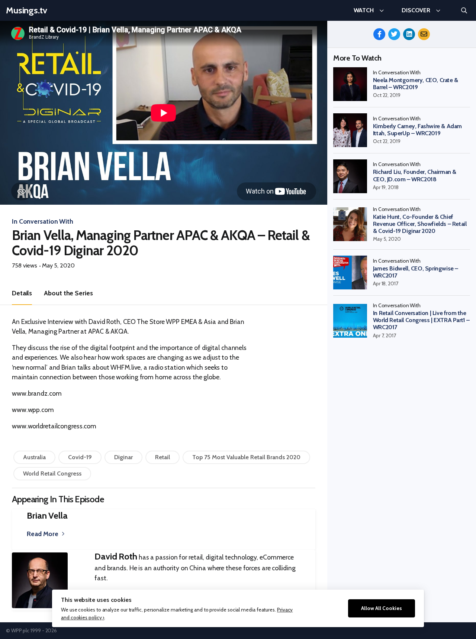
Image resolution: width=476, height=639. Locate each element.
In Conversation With (42, 221)
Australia (34, 457)
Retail (162, 457)
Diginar (123, 457)
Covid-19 (80, 457)
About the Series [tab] (68, 293)
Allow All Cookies (381, 608)
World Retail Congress (52, 473)
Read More (42, 534)
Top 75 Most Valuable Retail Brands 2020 (246, 457)
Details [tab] (22, 293)
